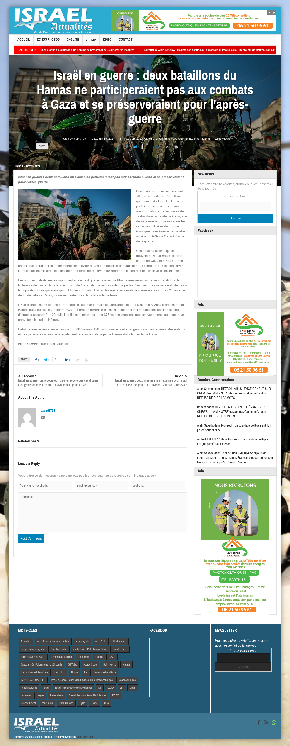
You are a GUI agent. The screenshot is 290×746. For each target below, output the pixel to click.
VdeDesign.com (85, 737)
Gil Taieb (72, 664)
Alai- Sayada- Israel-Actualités (53, 641)
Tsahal (206, 138)
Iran (86, 672)
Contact (126, 39)
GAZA (112, 657)
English (73, 39)
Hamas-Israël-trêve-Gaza (34, 672)
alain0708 (79, 138)
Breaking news (165, 138)
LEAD (110, 688)
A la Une (149, 138)
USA (106, 703)
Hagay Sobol (90, 664)
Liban (132, 688)
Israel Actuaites (29, 688)
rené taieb (47, 703)
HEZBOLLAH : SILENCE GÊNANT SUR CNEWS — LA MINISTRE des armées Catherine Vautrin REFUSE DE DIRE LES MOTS (234, 393)
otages (40, 695)
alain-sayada (82, 641)
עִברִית (91, 39)
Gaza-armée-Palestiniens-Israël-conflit (41, 664)
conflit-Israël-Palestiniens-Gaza (89, 649)
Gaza (178, 138)
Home (18, 166)
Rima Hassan (66, 703)
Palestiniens (56, 695)
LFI (121, 688)
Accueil (23, 39)
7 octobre (26, 641)
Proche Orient (28, 703)
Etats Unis (83, 657)
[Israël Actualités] (53, 20)
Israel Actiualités (127, 680)
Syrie (82, 703)
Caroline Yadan (59, 649)
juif (99, 688)
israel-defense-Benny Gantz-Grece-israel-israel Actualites (82, 680)
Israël (196, 138)
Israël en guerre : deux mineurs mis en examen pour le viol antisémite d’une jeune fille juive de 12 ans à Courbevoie (151, 380)
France (99, 657)
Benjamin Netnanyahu (33, 649)
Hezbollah (59, 672)
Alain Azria (100, 641)
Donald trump (120, 649)
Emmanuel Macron (61, 657)
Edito (107, 39)
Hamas (187, 138)
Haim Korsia (109, 664)
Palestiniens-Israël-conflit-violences (87, 695)
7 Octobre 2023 (133, 138)
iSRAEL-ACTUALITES (33, 680)
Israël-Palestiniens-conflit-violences (73, 688)
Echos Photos (48, 39)
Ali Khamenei (119, 641)
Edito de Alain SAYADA (33, 657)
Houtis (74, 672)
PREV (115, 695)
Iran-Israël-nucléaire (105, 672)
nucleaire (26, 695)
